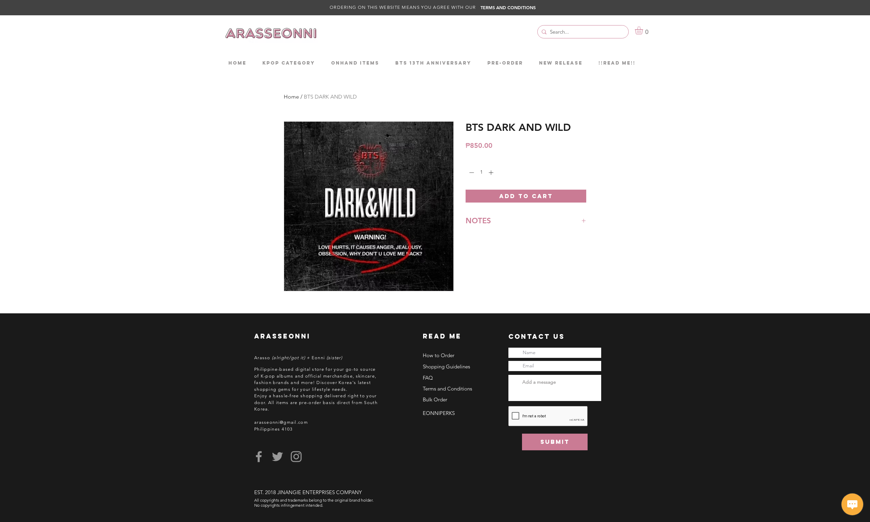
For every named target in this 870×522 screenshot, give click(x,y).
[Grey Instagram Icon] (296, 456)
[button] (643, 30)
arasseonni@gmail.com (281, 422)
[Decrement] (471, 172)
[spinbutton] (481, 172)
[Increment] (491, 172)
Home (291, 96)
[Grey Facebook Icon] (258, 456)
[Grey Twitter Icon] (277, 456)
